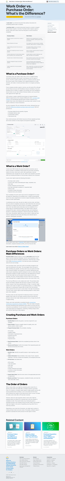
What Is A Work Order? (23, 246)
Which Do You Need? (52, 32)
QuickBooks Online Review (38, 464)
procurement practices (16, 261)
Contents (49, 23)
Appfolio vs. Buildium (51, 460)
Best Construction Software (25, 461)
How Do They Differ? (52, 28)
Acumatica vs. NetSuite (51, 458)
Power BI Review (36, 463)
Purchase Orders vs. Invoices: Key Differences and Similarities (12, 436)
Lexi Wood (39, 16)
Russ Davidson (28, 445)
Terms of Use (9, 466)
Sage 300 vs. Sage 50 (51, 465)
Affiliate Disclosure (11, 465)
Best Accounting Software (25, 458)
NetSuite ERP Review (37, 461)
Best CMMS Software (24, 460)
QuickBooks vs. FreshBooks (52, 464)
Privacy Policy (9, 468)
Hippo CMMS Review (37, 460)
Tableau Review (36, 465)
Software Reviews (11, 462)
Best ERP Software (23, 463)
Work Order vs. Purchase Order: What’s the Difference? (20, 1)
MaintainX (21, 242)
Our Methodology (10, 463)
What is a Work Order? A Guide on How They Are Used (31, 435)
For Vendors (9, 470)
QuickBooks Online (24, 161)
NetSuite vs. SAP (50, 461)
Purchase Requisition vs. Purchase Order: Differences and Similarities (50, 436)
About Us (8, 460)
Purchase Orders (51, 25)
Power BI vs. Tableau (51, 463)
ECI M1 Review (36, 458)
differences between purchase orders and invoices (22, 107)
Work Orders (50, 26)
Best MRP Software (23, 464)
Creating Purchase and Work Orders (52, 30)
